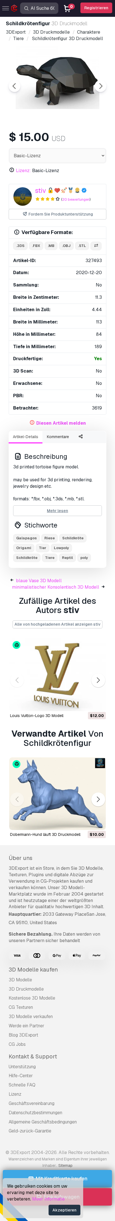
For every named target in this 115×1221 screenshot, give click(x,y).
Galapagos (26, 538)
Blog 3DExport (23, 1035)
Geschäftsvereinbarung (31, 1103)
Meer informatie (48, 1199)
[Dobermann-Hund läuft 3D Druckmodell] (57, 793)
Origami (23, 547)
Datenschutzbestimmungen (35, 1113)
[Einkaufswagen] (86, 703)
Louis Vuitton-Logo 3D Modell (36, 715)
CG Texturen (21, 1007)
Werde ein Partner (26, 1026)
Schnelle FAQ (22, 1085)
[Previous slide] (14, 86)
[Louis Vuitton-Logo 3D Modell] (57, 674)
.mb (51, 245)
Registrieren (96, 7)
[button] (98, 680)
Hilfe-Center (21, 1076)
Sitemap (65, 1165)
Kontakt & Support (33, 1056)
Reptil (67, 557)
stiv (40, 190)
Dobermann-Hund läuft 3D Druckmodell (45, 834)
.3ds (20, 245)
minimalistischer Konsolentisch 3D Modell (55, 587)
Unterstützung (22, 1067)
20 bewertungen (76, 199)
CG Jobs (17, 1044)
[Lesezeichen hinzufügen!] (98, 703)
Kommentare (58, 436)
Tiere (49, 557)
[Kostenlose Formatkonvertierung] (96, 246)
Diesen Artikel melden (61, 423)
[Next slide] (100, 86)
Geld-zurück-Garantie (30, 1131)
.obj (66, 245)
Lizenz (15, 1094)
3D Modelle (20, 980)
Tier (42, 547)
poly (84, 557)
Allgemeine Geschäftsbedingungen (43, 1122)
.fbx (36, 245)
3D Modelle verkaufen (31, 1016)
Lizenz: (23, 171)
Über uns (20, 858)
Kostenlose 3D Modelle (32, 998)
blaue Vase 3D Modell (39, 581)
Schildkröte (72, 538)
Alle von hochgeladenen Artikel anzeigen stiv (57, 624)
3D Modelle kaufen (33, 969)
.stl (82, 245)
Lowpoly (61, 547)
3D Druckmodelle (26, 989)
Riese (49, 538)
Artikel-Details (25, 436)
